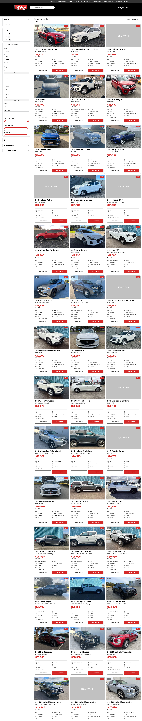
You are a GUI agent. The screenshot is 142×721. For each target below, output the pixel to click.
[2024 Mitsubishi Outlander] (87, 688)
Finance (87, 14)
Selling (78, 14)
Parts (107, 14)
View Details (43, 70)
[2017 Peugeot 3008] (123, 136)
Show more (16, 72)
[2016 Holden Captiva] (123, 35)
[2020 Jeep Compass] (51, 387)
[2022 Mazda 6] (87, 337)
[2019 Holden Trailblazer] (87, 437)
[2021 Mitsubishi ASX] (123, 337)
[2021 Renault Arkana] (87, 136)
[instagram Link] (127, 1)
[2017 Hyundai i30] (87, 236)
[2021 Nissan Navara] (123, 588)
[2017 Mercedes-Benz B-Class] (87, 35)
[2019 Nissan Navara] (87, 487)
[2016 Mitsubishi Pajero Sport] (51, 437)
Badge (5, 103)
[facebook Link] (124, 1)
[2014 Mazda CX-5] (123, 186)
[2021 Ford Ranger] (51, 588)
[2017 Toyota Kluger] (123, 437)
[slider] (5, 121)
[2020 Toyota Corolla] (87, 387)
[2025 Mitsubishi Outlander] (123, 638)
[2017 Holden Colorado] (51, 538)
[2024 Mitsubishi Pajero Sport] (51, 688)
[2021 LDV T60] (123, 236)
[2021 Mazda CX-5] (123, 487)
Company (125, 14)
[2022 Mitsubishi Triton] (87, 538)
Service (97, 14)
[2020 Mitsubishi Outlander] (51, 337)
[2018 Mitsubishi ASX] (51, 287)
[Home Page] (20, 7)
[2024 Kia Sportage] (51, 638)
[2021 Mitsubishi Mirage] (87, 186)
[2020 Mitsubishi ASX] (51, 487)
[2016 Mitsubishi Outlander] (51, 236)
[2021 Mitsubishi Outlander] (123, 387)
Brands (56, 14)
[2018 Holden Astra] (51, 186)
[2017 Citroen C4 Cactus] (51, 35)
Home (47, 14)
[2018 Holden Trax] (51, 136)
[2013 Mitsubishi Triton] (87, 86)
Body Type (7, 110)
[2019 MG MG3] (51, 86)
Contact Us (59, 70)
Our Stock (67, 14)
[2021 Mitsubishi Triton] (123, 538)
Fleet (115, 14)
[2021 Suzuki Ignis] (123, 86)
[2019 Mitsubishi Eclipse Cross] (123, 287)
